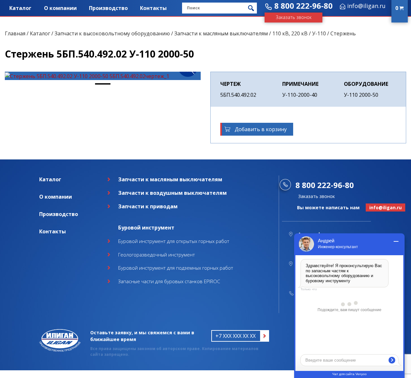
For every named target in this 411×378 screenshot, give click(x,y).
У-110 (319, 33)
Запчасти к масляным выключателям (221, 33)
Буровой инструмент (146, 227)
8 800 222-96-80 (303, 5)
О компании (60, 8)
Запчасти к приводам (148, 206)
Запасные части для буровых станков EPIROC (169, 281)
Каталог (20, 8)
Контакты (153, 8)
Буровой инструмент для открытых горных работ (173, 241)
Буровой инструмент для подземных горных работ (175, 268)
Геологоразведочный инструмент (156, 254)
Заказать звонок (293, 17)
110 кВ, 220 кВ (290, 33)
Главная (15, 33)
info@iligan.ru (366, 6)
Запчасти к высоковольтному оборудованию (112, 33)
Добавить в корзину (261, 129)
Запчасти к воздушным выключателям (172, 192)
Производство (108, 8)
